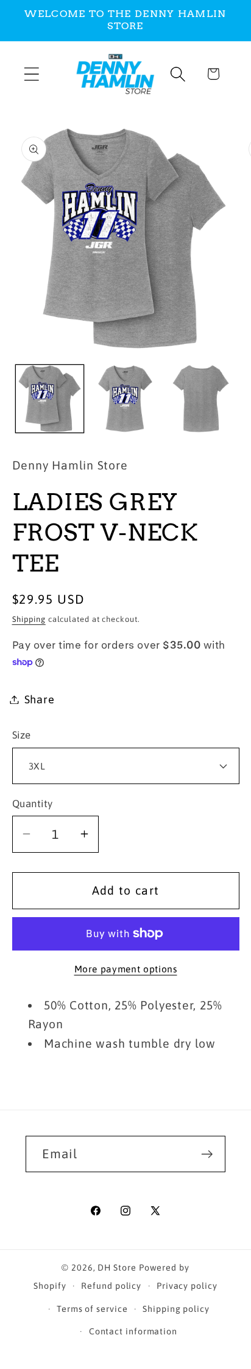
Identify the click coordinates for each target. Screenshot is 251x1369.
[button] (31, 73)
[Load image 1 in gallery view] (49, 398)
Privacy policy (187, 1286)
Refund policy (111, 1286)
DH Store (116, 1267)
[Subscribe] (207, 1154)
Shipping (29, 619)
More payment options (125, 968)
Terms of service (92, 1309)
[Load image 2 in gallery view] (125, 398)
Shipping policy (176, 1309)
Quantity (32, 803)
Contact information (133, 1331)
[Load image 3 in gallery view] (201, 398)
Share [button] (39, 699)
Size (21, 735)
